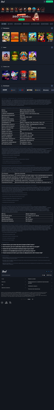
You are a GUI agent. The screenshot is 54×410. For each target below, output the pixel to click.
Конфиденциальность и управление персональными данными (38, 282)
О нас (3, 278)
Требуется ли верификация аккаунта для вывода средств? (19, 250)
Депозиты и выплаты (6, 287)
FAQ (2, 284)
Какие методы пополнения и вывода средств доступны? (18, 248)
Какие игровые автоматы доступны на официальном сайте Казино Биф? (23, 252)
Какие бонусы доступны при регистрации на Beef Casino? (18, 244)
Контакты (3, 281)
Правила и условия (32, 278)
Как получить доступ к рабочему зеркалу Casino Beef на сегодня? (21, 246)
